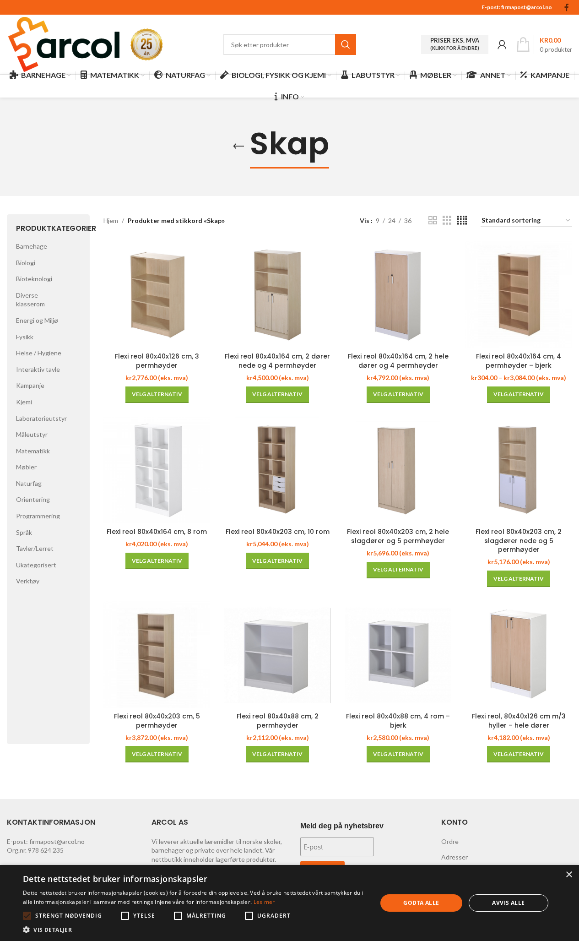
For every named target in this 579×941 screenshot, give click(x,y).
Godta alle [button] (421, 903)
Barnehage (31, 246)
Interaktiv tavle (38, 369)
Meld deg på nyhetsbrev (342, 826)
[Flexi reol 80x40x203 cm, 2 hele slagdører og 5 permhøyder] (398, 470)
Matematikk (33, 451)
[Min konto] (502, 44)
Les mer (264, 902)
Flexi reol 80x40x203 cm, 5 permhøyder (157, 721)
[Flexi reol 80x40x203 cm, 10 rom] (277, 470)
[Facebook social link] (566, 7)
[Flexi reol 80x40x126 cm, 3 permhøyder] (157, 294)
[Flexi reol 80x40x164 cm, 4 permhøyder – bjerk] (518, 294)
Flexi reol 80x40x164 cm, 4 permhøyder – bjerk (518, 361)
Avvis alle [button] (508, 903)
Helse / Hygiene (38, 353)
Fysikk (24, 337)
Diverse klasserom (30, 299)
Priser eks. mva (454, 44)
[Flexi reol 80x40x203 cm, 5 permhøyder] (157, 654)
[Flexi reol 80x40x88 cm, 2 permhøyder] (277, 654)
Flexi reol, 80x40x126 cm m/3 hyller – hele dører (519, 721)
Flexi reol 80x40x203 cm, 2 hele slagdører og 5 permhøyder (398, 536)
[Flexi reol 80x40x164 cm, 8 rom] (157, 470)
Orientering (33, 499)
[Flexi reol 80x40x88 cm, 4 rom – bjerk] (398, 654)
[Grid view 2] (432, 220)
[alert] (289, 903)
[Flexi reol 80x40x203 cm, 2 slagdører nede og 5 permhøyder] (518, 470)
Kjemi (24, 402)
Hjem (110, 220)
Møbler (26, 467)
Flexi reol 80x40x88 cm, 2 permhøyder (278, 721)
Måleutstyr (32, 434)
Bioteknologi (34, 279)
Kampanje (30, 385)
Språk (24, 532)
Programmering (38, 516)
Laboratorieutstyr (41, 418)
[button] (27, 916)
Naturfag (29, 483)
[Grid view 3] (447, 220)
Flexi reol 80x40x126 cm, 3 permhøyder (157, 361)
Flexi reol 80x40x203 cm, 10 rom (278, 531)
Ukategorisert (36, 565)
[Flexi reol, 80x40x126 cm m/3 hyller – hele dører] (518, 654)
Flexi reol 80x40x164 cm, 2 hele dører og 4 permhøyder (398, 361)
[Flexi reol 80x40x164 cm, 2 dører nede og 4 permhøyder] (277, 294)
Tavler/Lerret (35, 548)
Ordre (450, 841)
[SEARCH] (345, 44)
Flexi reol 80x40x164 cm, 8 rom (157, 531)
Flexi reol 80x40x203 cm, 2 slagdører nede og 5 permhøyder (519, 540)
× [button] (568, 874)
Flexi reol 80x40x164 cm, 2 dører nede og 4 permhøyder (277, 361)
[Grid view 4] (462, 220)
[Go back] (238, 146)
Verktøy (27, 581)
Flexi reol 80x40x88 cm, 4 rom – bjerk (398, 721)
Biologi (25, 263)
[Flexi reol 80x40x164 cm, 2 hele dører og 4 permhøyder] (398, 294)
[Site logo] (64, 44)
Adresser (454, 857)
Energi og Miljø (37, 320)
